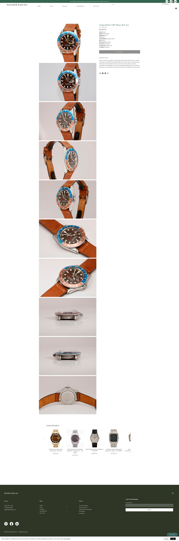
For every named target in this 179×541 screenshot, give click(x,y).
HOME (41, 505)
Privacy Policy (67, 538)
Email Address (129, 502)
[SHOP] (67, 507)
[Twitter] (108, 73)
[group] (88, 442)
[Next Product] (132, 438)
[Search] (113, 4)
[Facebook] (171, 1)
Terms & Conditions (83, 505)
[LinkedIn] (175, 1)
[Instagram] (166, 1)
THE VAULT (42, 509)
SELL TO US (42, 513)
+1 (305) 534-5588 (8, 507)
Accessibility (82, 511)
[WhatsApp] (100, 73)
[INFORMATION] (67, 511)
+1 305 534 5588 (165, 4)
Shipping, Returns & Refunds (85, 509)
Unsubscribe (82, 513)
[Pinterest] (105, 73)
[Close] (177, 539)
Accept (172, 538)
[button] (55, 6)
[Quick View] (56, 438)
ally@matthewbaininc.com (10, 509)
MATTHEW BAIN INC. (17, 5)
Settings (166, 538)
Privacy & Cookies (83, 507)
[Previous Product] (45, 438)
